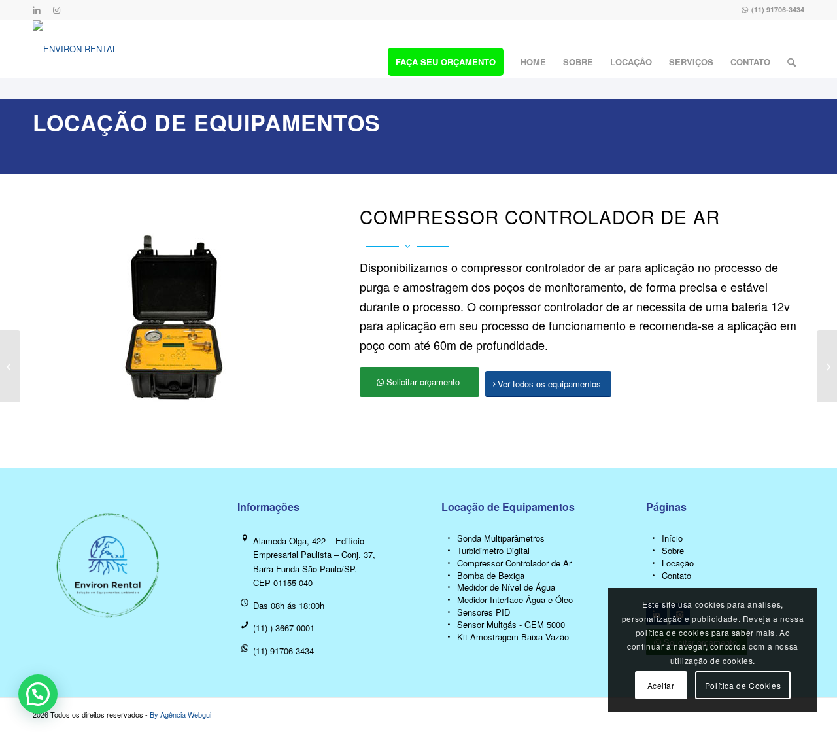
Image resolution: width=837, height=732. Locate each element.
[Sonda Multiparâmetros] (449, 538)
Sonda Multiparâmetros (501, 538)
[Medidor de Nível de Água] (449, 588)
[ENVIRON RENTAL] (75, 59)
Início (672, 538)
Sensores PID (483, 612)
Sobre (673, 550)
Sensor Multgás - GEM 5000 (511, 624)
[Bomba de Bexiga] (449, 576)
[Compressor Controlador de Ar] (449, 563)
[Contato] (653, 576)
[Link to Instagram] (56, 10)
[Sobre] (653, 551)
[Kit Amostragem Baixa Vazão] (449, 637)
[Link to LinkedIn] (36, 10)
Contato (676, 575)
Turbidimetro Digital (493, 550)
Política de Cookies (743, 685)
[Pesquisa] (791, 62)
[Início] (653, 538)
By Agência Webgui (180, 714)
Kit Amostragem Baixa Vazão (513, 637)
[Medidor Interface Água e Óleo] (449, 600)
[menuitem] (445, 62)
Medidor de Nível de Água (506, 587)
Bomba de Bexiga (490, 575)
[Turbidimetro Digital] (449, 551)
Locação (678, 563)
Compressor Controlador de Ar (514, 563)
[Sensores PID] (449, 612)
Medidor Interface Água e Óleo (515, 599)
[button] (38, 694)
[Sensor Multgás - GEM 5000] (449, 625)
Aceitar (661, 685)
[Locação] (653, 563)
